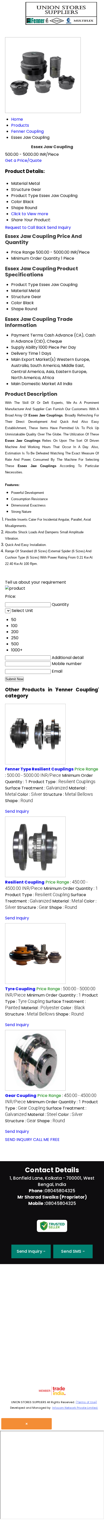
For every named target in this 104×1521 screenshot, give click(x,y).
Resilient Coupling (24, 882)
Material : (67, 901)
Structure (20, 297)
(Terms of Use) (86, 1402)
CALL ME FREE (46, 1139)
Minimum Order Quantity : (71, 888)
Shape (17, 309)
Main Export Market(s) (33, 359)
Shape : (19, 801)
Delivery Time (24, 353)
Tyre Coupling (20, 989)
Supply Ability (24, 347)
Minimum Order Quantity (35, 258)
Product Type (24, 285)
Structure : (68, 794)
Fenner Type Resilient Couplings (39, 769)
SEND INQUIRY (18, 1139)
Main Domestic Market (33, 384)
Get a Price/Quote (23, 160)
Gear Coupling (20, 1095)
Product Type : (62, 782)
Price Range (23, 252)
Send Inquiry (59, 227)
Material (19, 291)
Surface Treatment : (36, 788)
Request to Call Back (25, 227)
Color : (29, 794)
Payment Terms (27, 335)
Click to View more (29, 214)
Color (16, 303)
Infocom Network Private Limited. (75, 1408)
